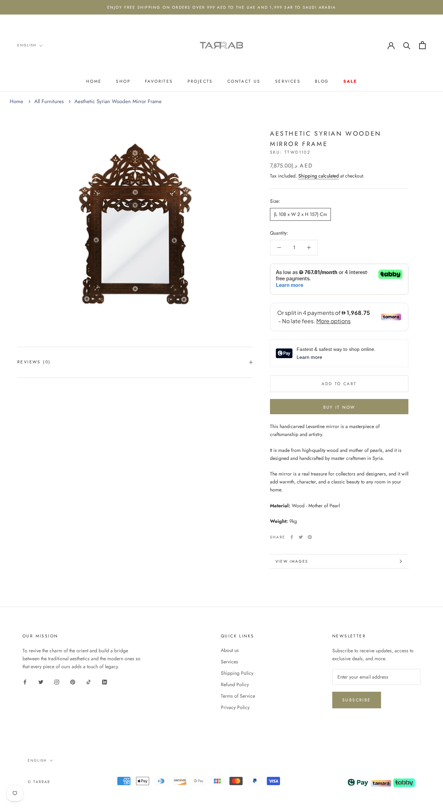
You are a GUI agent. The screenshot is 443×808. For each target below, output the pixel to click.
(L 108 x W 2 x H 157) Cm (300, 214)
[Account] (391, 45)
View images (291, 561)
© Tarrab (39, 781)
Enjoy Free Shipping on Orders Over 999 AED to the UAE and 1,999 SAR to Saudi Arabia (221, 7)
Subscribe (356, 700)
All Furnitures (49, 101)
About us (230, 650)
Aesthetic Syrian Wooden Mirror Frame (118, 101)
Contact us (244, 81)
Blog (322, 81)
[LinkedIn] (104, 682)
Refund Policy (235, 684)
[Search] (406, 45)
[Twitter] (301, 537)
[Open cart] (422, 45)
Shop (123, 81)
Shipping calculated (318, 175)
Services (287, 81)
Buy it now (339, 407)
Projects (200, 81)
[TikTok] (88, 682)
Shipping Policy (237, 673)
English (26, 45)
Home (94, 81)
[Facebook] (292, 537)
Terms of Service (238, 695)
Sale (350, 81)
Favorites (159, 81)
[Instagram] (56, 682)
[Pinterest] (310, 537)
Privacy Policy (235, 707)
